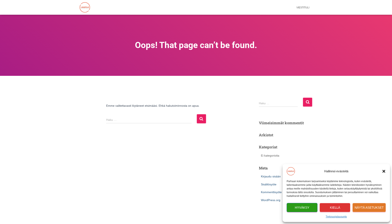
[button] (384, 171)
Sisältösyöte (268, 184)
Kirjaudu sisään (271, 176)
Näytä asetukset (369, 207)
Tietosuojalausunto (336, 216)
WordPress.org (270, 200)
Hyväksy (302, 207)
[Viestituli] (85, 7)
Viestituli (302, 7)
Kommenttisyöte (271, 192)
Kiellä (335, 207)
